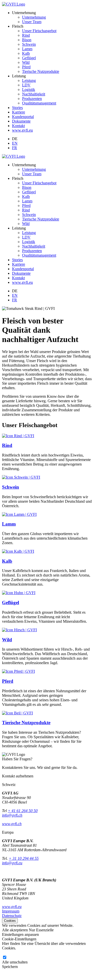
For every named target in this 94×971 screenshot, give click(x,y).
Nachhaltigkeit (33, 94)
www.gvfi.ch (12, 824)
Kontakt (18, 126)
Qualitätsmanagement (39, 103)
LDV (26, 85)
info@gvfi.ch (12, 815)
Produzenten (32, 98)
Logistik (28, 89)
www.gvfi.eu (22, 130)
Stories (17, 107)
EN (15, 143)
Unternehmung (34, 17)
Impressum (10, 911)
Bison (26, 40)
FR (14, 148)
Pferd (26, 67)
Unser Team (31, 22)
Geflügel (29, 58)
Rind (26, 35)
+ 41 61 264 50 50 (23, 811)
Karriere (18, 112)
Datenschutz (12, 915)
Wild (26, 62)
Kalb (26, 53)
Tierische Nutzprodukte (40, 71)
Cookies (10, 921)
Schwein (29, 44)
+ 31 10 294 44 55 (24, 858)
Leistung (29, 80)
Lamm (27, 49)
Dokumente (21, 121)
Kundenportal (23, 117)
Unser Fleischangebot (39, 31)
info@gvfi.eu (12, 863)
